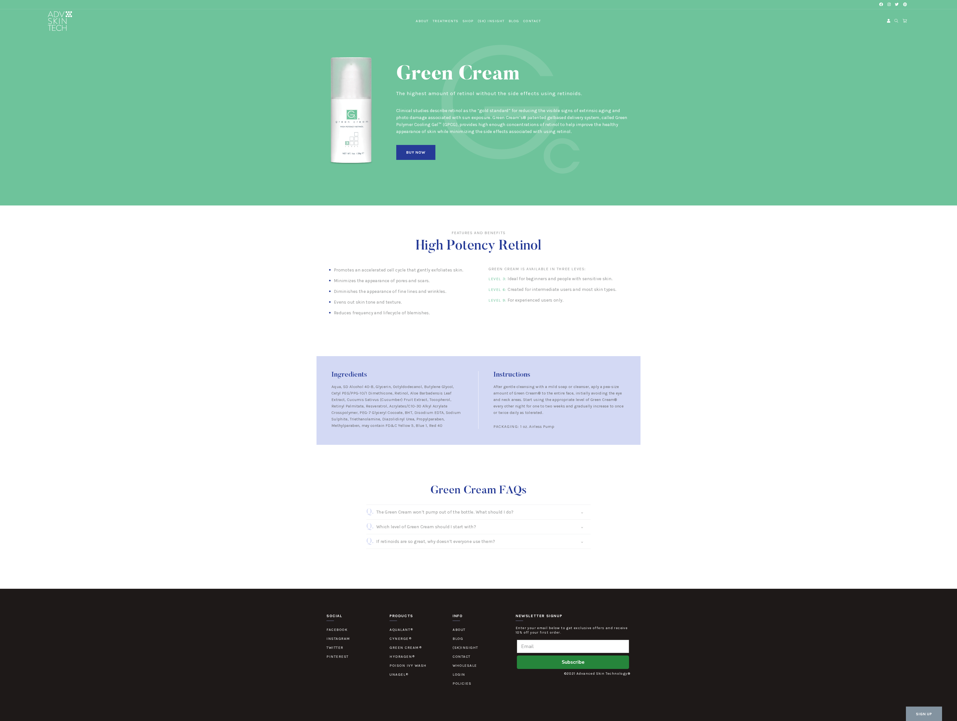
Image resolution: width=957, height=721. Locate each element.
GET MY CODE (478, 435)
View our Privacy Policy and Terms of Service (456, 424)
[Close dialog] (530, 277)
